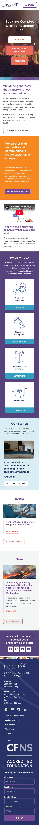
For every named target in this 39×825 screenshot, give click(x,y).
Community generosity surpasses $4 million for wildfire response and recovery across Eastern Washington (19, 588)
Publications (10, 724)
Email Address (10, 797)
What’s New (9, 729)
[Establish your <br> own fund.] (19, 357)
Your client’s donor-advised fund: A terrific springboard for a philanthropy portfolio (17, 466)
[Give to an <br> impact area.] (19, 288)
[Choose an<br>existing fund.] (19, 322)
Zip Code (8, 806)
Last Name (8, 787)
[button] (30, 5)
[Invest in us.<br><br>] (19, 392)
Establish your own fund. (19, 367)
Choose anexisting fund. (20, 333)
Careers (8, 733)
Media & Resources (12, 720)
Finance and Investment (14, 715)
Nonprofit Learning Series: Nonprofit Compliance (20, 523)
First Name (8, 777)
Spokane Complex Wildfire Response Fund (19, 25)
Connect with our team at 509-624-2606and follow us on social (19, 640)
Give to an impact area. (19, 299)
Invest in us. (19, 400)
